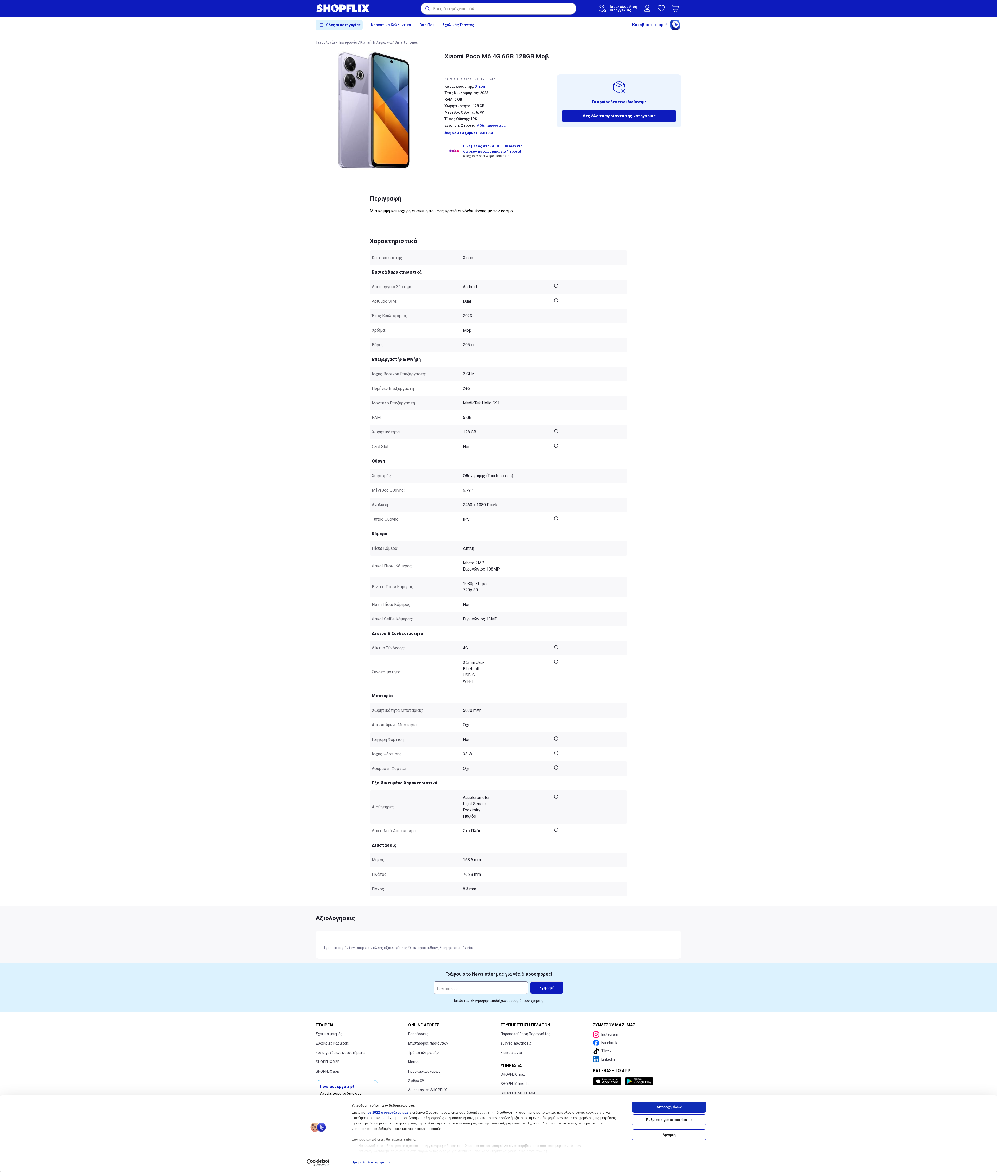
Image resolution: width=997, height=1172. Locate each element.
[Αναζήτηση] (427, 8)
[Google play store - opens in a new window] (639, 1081)
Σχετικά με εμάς (329, 1034)
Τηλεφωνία (347, 42)
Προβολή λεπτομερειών (371, 1162)
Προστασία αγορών (424, 1071)
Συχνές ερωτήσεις (516, 1043)
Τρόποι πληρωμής (423, 1053)
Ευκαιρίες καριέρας (332, 1043)
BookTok (427, 25)
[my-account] (647, 8)
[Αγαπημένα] (661, 8)
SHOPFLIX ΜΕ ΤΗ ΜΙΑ (518, 1093)
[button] (676, 8)
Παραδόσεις (418, 1034)
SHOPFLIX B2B (328, 1062)
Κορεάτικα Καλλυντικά (391, 25)
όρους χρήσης (531, 1001)
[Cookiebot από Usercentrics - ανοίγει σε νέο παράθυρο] (318, 1162)
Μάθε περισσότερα (490, 125)
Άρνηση (669, 1135)
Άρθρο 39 (416, 1081)
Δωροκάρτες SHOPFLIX (427, 1090)
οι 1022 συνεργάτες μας (388, 1112)
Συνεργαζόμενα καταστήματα (340, 1053)
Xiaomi (481, 86)
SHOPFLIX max (513, 1074)
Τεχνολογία (325, 42)
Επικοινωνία (511, 1053)
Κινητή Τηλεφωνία (376, 42)
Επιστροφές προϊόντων (428, 1043)
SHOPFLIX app (327, 1071)
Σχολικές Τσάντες (458, 25)
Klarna (413, 1062)
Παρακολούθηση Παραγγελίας (525, 1034)
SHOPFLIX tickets (515, 1084)
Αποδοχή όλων (669, 1107)
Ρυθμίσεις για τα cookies (666, 1120)
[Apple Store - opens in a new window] (608, 1081)
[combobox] (498, 9)
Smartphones (406, 42)
